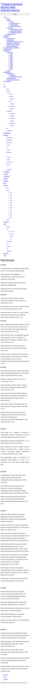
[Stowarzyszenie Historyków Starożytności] (15, 7)
